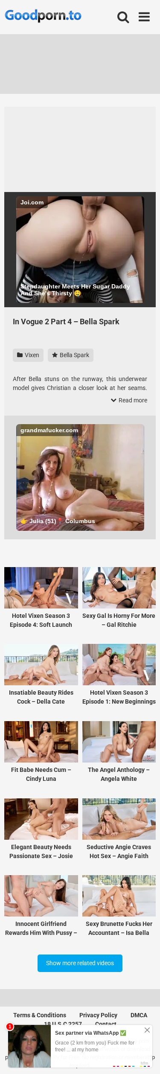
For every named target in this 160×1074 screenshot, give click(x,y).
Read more (132, 400)
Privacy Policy (98, 1015)
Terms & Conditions (39, 1015)
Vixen (31, 355)
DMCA (139, 1015)
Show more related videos (80, 963)
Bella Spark (73, 355)
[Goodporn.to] (42, 17)
